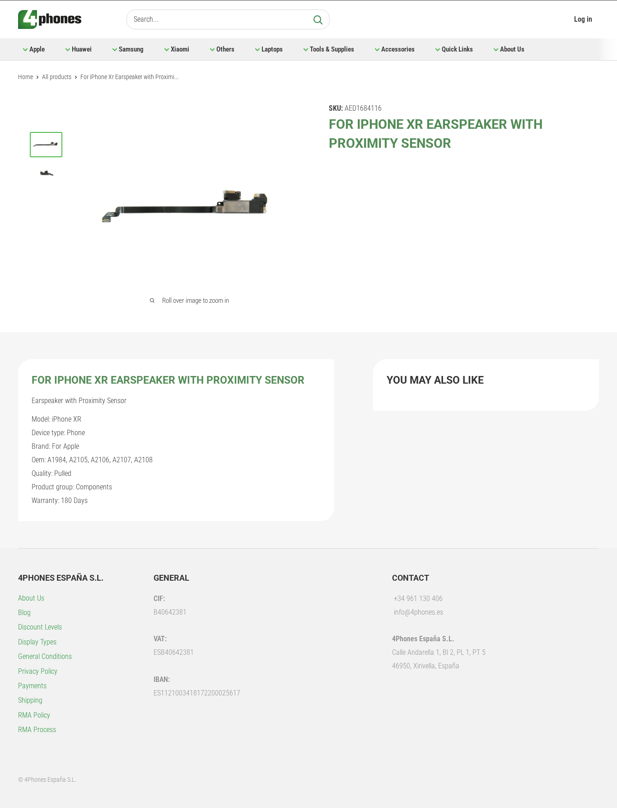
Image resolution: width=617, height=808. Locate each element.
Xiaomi (180, 49)
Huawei (82, 49)
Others (225, 49)
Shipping (30, 700)
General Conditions (45, 656)
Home (25, 76)
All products (56, 76)
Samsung (131, 49)
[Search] (318, 19)
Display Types (37, 642)
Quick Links (457, 49)
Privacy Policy (37, 671)
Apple (37, 49)
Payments (32, 685)
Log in (583, 19)
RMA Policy (34, 715)
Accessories (398, 49)
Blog (24, 612)
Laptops (272, 49)
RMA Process (37, 729)
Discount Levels (40, 627)
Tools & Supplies (332, 49)
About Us (512, 49)
